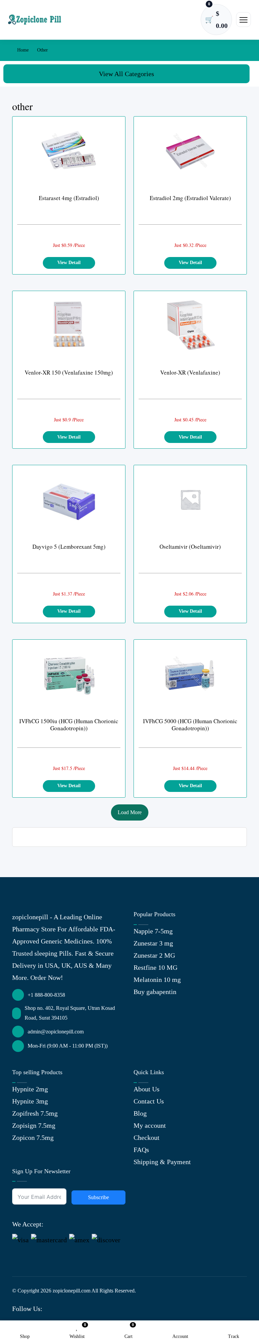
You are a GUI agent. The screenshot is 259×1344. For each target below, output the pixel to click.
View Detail (69, 262)
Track (233, 1336)
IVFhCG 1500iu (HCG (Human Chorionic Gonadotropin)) (68, 724)
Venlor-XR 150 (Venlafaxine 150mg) (69, 372)
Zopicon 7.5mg (33, 1137)
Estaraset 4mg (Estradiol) (69, 197)
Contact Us (149, 1101)
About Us (147, 1089)
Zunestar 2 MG (154, 955)
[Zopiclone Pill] (35, 19)
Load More (130, 812)
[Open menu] (243, 19)
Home (22, 50)
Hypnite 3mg (30, 1101)
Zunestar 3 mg (153, 943)
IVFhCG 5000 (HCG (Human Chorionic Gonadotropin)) (190, 724)
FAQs (141, 1149)
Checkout (147, 1137)
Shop (25, 1336)
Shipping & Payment (162, 1161)
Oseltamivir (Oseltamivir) (190, 546)
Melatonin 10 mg (157, 979)
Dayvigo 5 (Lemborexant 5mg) (69, 546)
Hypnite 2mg (30, 1089)
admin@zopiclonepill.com (56, 1031)
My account (150, 1125)
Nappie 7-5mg (153, 931)
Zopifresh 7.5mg (35, 1113)
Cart (128, 1331)
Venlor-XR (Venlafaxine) (190, 372)
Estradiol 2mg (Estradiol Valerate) (190, 197)
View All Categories (126, 73)
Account (180, 1336)
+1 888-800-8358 (46, 995)
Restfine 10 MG (155, 967)
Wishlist (77, 1331)
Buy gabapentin (155, 991)
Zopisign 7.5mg (33, 1125)
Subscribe (98, 1197)
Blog (140, 1113)
